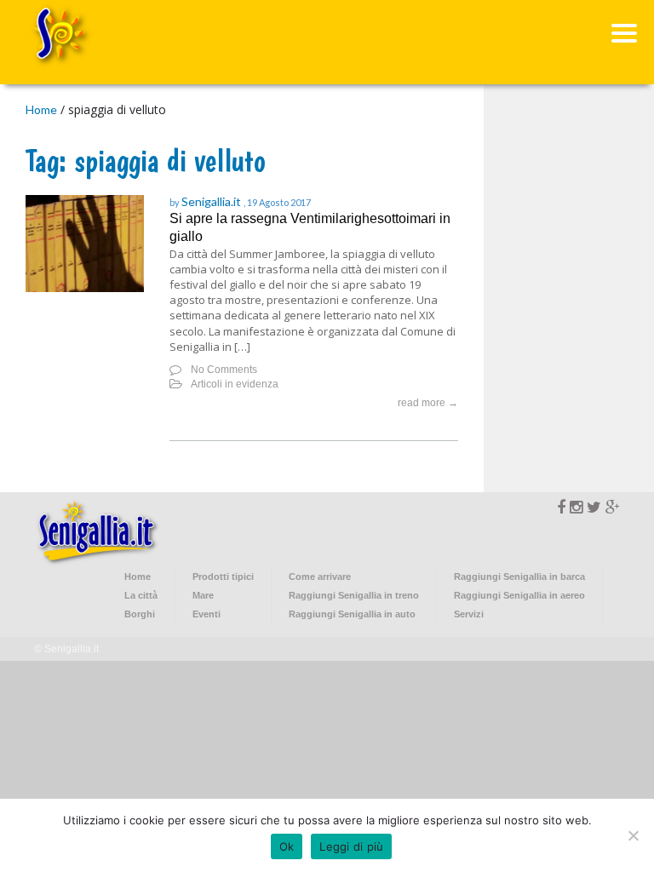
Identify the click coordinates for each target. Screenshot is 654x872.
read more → (428, 403)
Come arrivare (320, 576)
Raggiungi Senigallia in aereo (519, 595)
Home (41, 109)
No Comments (224, 370)
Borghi (139, 614)
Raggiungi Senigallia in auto (352, 614)
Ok (287, 846)
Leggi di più (351, 846)
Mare (203, 595)
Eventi (206, 614)
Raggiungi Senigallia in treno (354, 595)
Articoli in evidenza (234, 384)
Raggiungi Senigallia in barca (519, 576)
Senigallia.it (212, 201)
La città (141, 595)
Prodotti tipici (223, 576)
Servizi (469, 614)
